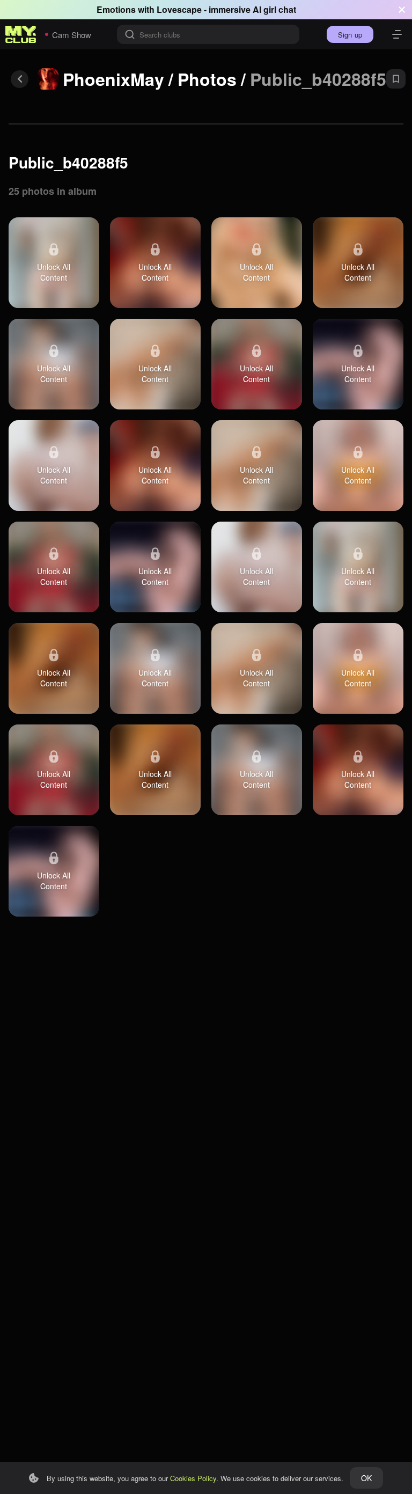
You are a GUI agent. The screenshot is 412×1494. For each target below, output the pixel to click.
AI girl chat (274, 9)
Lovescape (179, 9)
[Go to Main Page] (20, 34)
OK (366, 1478)
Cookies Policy (193, 1478)
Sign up (350, 35)
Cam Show (71, 34)
